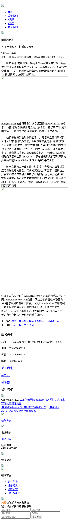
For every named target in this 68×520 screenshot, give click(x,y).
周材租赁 (13, 481)
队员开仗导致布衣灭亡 (24, 325)
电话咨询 (6, 439)
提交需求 (36, 517)
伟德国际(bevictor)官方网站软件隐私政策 (23, 407)
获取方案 (6, 420)
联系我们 (13, 27)
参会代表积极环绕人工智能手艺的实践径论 (35, 321)
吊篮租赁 (13, 489)
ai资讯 (11, 19)
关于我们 (13, 15)
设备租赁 (13, 485)
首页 (10, 12)
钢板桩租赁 (14, 493)
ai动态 (11, 23)
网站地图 (16, 403)
